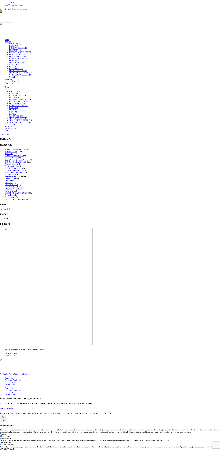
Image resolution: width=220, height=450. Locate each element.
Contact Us (9, 83)
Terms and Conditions (13, 380)
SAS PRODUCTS (16, 69)
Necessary (6, 436)
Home (7, 40)
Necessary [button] (3, 434)
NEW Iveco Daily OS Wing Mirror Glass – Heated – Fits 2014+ (25, 349)
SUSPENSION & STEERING (20, 73)
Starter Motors (10, 191)
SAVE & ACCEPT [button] (7, 449)
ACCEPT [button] (107, 413)
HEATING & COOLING (18, 58)
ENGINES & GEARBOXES (20, 52)
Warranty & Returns (12, 81)
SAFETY (12, 67)
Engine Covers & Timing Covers (16, 160)
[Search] (1, 11)
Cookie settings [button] (95, 413)
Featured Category (11, 164)
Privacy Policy (10, 384)
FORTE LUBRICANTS (18, 54)
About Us (8, 79)
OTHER (12, 77)
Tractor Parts (9, 195)
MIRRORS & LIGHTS (17, 62)
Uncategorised (10, 197)
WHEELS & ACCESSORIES (20, 75)
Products (8, 42)
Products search (6, 9)
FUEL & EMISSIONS (17, 56)
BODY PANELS (15, 44)
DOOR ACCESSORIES (18, 48)
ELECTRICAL (15, 50)
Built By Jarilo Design (7, 408)
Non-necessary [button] (5, 442)
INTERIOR (13, 60)
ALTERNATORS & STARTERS (17, 150)
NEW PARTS (14, 65)
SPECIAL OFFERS (12, 189)
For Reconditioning (12, 166)
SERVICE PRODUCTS (18, 71)
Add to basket (10, 356)
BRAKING (13, 46)
